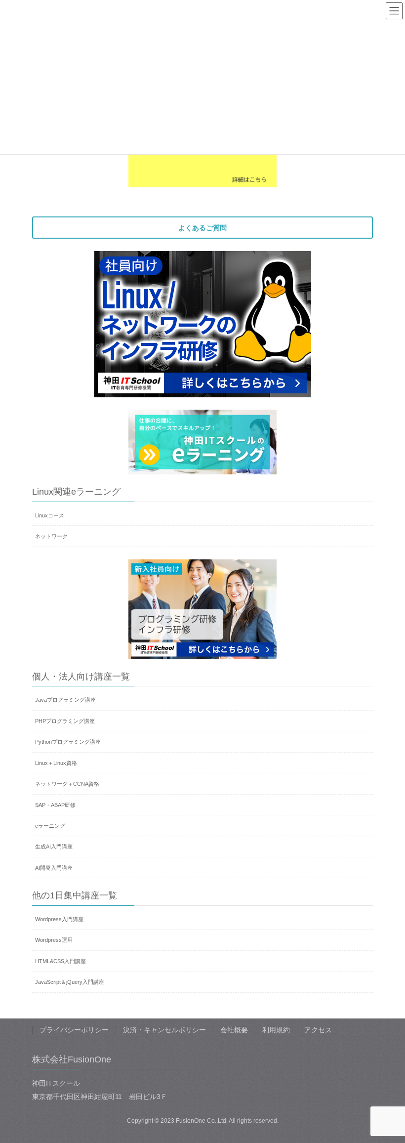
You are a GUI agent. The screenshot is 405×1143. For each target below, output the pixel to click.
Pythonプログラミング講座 (68, 742)
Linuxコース (49, 515)
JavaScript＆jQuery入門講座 (69, 982)
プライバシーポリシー (74, 1030)
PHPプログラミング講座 (65, 721)
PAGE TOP (386, 1100)
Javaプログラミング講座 (65, 700)
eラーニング (50, 826)
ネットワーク (51, 536)
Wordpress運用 (54, 940)
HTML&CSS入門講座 (60, 961)
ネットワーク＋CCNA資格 (67, 784)
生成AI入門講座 (54, 846)
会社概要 (234, 1030)
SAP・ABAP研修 (55, 805)
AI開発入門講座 (54, 868)
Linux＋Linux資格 (56, 763)
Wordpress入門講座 (59, 919)
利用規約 (276, 1030)
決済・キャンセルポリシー (164, 1030)
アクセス (318, 1030)
